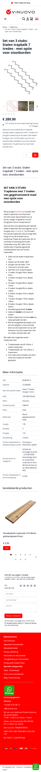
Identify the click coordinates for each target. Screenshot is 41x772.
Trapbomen (13, 27)
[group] (9, 114)
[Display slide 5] (30, 554)
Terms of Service (30, 623)
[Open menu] (5, 19)
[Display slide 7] (20, 559)
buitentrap (19, 211)
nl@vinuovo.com (10, 708)
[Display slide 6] (15, 559)
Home (5, 27)
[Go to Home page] (20, 11)
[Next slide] (36, 557)
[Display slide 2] (15, 554)
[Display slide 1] (11, 554)
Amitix (5, 770)
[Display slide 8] (25, 559)
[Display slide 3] (20, 554)
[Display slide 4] (25, 554)
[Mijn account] (27, 19)
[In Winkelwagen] (35, 155)
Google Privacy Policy (14, 623)
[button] (20, 78)
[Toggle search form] (23, 19)
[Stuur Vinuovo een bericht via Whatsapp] (35, 766)
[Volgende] (37, 106)
